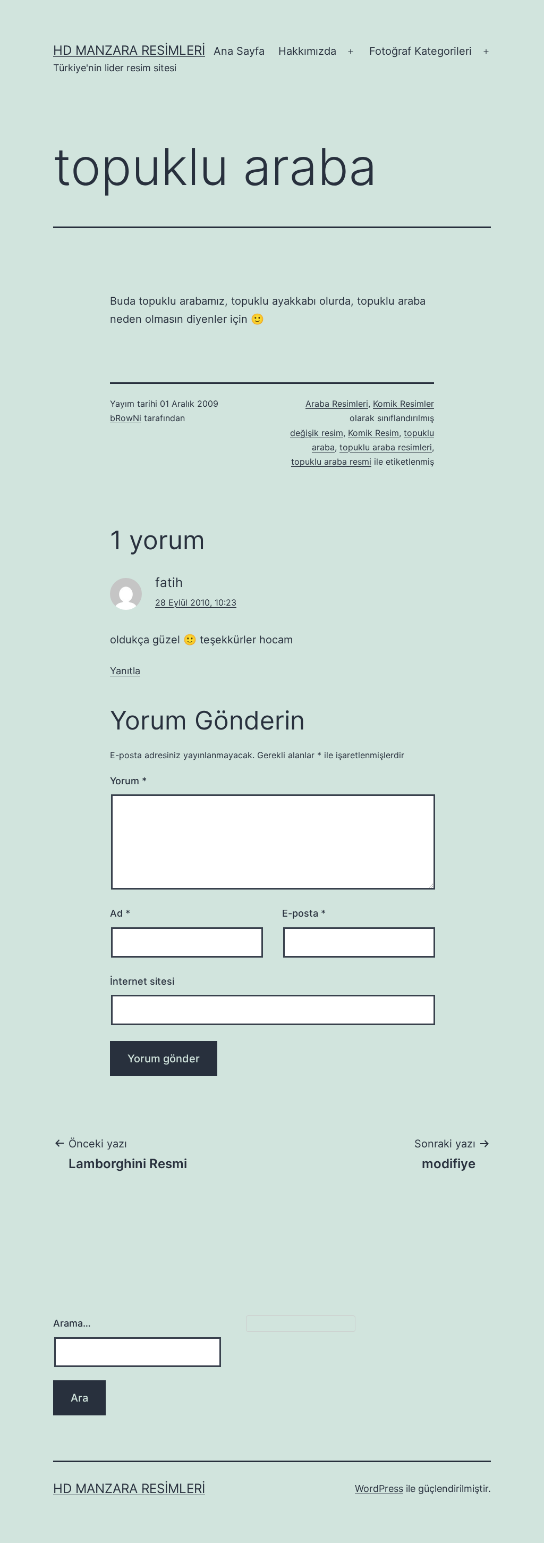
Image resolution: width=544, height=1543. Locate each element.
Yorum (128, 780)
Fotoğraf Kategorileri (420, 51)
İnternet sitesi (142, 981)
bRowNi (125, 418)
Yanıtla (125, 670)
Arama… (72, 1323)
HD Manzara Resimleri (129, 50)
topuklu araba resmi (331, 461)
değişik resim (316, 432)
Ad (120, 913)
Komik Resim (373, 432)
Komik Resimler (403, 403)
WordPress (379, 1488)
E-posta (304, 913)
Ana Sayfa (239, 51)
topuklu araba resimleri (385, 447)
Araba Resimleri (336, 403)
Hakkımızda (307, 51)
